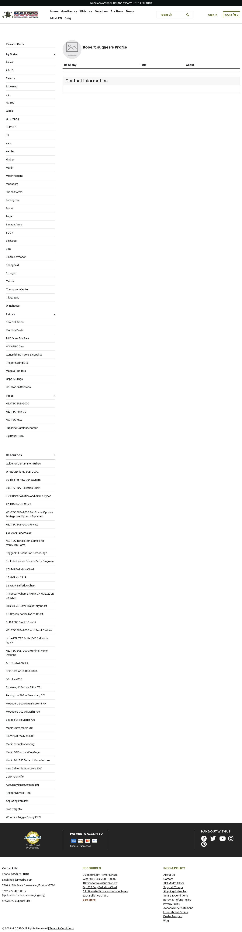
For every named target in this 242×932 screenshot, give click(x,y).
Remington (12, 200)
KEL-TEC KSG (14, 419)
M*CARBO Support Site (16, 901)
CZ (7, 94)
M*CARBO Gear (15, 346)
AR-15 (9, 70)
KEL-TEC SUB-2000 (17, 403)
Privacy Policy (171, 904)
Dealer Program (172, 916)
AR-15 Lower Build (17, 663)
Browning (11, 86)
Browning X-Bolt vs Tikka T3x (24, 687)
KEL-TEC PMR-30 (16, 411)
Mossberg (12, 184)
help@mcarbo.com (20, 879)
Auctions (116, 11)
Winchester (13, 305)
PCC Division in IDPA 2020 (21, 671)
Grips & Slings (14, 379)
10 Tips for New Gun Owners (23, 479)
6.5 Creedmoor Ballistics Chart (24, 614)
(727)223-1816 (20, 874)
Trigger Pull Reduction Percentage (26, 553)
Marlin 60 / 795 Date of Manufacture (28, 760)
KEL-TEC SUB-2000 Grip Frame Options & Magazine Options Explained (29, 514)
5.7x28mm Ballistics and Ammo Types (28, 496)
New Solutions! (15, 322)
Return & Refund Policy (177, 899)
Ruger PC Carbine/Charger (22, 428)
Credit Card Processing (33, 846)
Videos (85, 11)
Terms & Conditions (175, 895)
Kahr (8, 143)
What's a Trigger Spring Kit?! (23, 817)
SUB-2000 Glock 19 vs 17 (21, 622)
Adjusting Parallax (17, 801)
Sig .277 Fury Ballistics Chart (23, 488)
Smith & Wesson (16, 257)
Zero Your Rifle (15, 776)
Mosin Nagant (14, 175)
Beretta (10, 78)
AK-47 (9, 62)
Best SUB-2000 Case (19, 532)
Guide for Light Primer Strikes (23, 463)
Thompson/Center (17, 289)
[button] (231, 14)
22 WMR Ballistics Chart (20, 585)
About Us (169, 874)
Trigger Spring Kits (17, 362)
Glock (9, 111)
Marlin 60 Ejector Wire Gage (23, 752)
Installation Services (18, 387)
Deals (130, 11)
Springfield (12, 265)
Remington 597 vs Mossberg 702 (26, 695)
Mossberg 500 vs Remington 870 (26, 703)
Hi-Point (11, 127)
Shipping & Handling (175, 891)
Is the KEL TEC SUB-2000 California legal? (27, 640)
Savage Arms (14, 224)
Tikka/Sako (12, 297)
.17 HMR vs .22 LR (16, 577)
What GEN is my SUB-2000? (23, 471)
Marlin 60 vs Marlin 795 (19, 728)
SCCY (9, 232)
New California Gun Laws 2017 (24, 768)
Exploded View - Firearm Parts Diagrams (30, 561)
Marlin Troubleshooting (20, 744)
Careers (168, 879)
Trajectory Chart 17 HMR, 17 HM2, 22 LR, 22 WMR (30, 595)
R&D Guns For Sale (17, 338)
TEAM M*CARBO (173, 883)
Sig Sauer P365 (15, 436)
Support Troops (173, 887)
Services (101, 11)
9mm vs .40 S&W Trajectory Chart (26, 606)
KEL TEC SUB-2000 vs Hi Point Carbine (29, 630)
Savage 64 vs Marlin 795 (20, 719)
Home (54, 11)
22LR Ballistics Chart (18, 504)
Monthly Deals (14, 330)
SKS (8, 249)
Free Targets (14, 809)
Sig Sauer (11, 240)
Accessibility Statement (178, 908)
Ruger (9, 216)
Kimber (10, 159)
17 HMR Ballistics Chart (20, 569)
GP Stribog (12, 119)
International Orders (175, 912)
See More (89, 899)
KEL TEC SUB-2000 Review (22, 524)
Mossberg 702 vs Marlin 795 (23, 711)
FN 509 (10, 102)
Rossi (9, 208)
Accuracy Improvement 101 (22, 784)
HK (7, 135)
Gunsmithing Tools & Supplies (24, 354)
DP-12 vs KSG (14, 679)
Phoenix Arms (14, 192)
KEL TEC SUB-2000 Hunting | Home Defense (27, 653)
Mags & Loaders (16, 371)
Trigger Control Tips (18, 793)
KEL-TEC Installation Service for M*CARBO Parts (25, 543)
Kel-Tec (10, 151)
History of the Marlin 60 (20, 736)
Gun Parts (68, 11)
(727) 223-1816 (142, 3)
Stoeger (11, 273)
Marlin (9, 167)
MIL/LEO (56, 18)
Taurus (10, 281)
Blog (68, 18)
